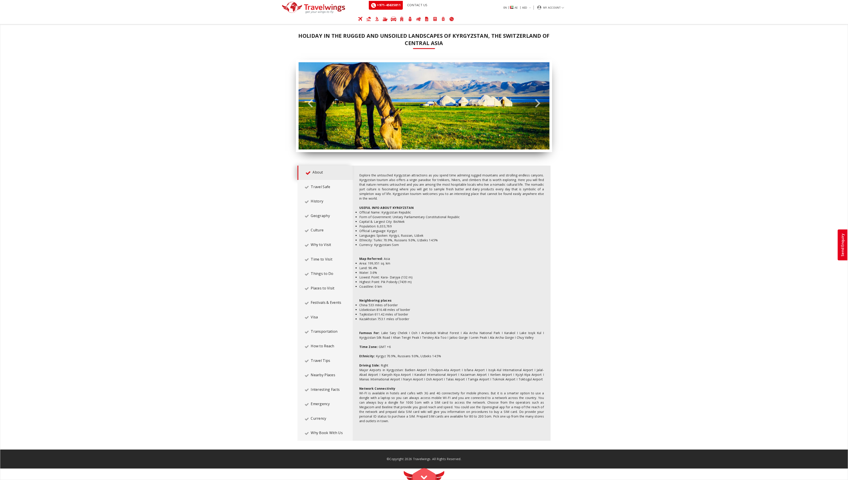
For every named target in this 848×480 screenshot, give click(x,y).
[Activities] (410, 19)
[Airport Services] (443, 19)
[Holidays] (368, 19)
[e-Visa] (435, 19)
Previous (310, 103)
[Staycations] (418, 19)
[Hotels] (402, 19)
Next (538, 103)
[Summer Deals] (377, 19)
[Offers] (451, 19)
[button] (518, 8)
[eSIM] (426, 19)
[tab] (325, 173)
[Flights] (360, 19)
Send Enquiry (842, 244)
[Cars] (393, 19)
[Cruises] (385, 19)
